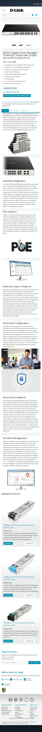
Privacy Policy (21, 718)
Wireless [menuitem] (17, 707)
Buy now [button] (7, 95)
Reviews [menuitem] (32, 710)
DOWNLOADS (24, 110)
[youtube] (26, 700)
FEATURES (5, 110)
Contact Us (12, 718)
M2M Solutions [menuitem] (19, 714)
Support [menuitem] (32, 717)
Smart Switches (25, 102)
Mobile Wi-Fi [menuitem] (4, 709)
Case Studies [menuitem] (18, 717)
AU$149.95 (29, 595)
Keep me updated (34, 662)
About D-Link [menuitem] (33, 707)
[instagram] (21, 700)
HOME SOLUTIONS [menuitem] (6, 705)
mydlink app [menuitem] (5, 714)
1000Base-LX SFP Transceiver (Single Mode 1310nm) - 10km (19, 578)
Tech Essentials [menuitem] (5, 712)
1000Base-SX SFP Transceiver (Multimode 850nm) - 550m (19, 526)
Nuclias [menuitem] (17, 712)
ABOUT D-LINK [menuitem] (33, 705)
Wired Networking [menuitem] (6, 710)
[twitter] (32, 700)
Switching (16, 102)
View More (8, 543)
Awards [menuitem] (32, 714)
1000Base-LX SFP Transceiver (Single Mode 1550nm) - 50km (19, 624)
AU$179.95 (29, 641)
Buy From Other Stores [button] (21, 95)
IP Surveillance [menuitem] (19, 710)
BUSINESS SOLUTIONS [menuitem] (20, 705)
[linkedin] (16, 700)
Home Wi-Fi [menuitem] (4, 707)
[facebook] (10, 700)
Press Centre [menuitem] (33, 709)
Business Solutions (7, 102)
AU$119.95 (29, 543)
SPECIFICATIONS (13, 110)
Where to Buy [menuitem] (33, 715)
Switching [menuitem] (17, 709)
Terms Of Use (30, 718)
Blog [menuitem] (31, 712)
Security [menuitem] (17, 715)
